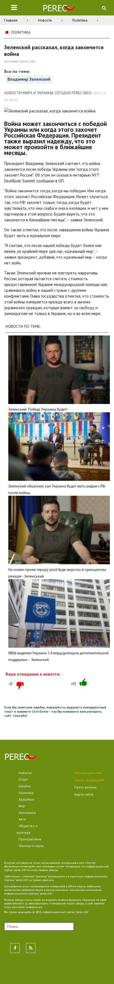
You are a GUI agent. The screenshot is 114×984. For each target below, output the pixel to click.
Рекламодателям (87, 773)
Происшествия (30, 839)
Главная (10, 20)
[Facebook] (15, 948)
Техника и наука (31, 846)
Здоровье (26, 799)
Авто (22, 819)
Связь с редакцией (89, 780)
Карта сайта (83, 794)
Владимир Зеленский (28, 79)
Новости (45, 20)
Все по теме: (17, 71)
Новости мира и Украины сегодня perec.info (47, 92)
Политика (79, 20)
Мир (22, 806)
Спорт (23, 779)
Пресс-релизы (85, 787)
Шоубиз (25, 786)
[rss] (30, 948)
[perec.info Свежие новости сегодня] (59, 9)
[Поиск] (104, 7)
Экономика (27, 812)
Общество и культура (27, 829)
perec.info (27, 61)
